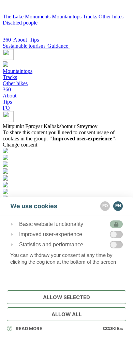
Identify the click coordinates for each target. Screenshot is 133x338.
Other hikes (111, 16)
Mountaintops (67, 16)
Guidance (58, 46)
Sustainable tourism (25, 46)
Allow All (66, 314)
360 (8, 40)
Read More (29, 328)
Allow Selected (66, 297)
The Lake (14, 16)
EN (118, 205)
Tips (35, 40)
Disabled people (20, 23)
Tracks (91, 16)
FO (6, 108)
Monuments (38, 16)
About (21, 40)
